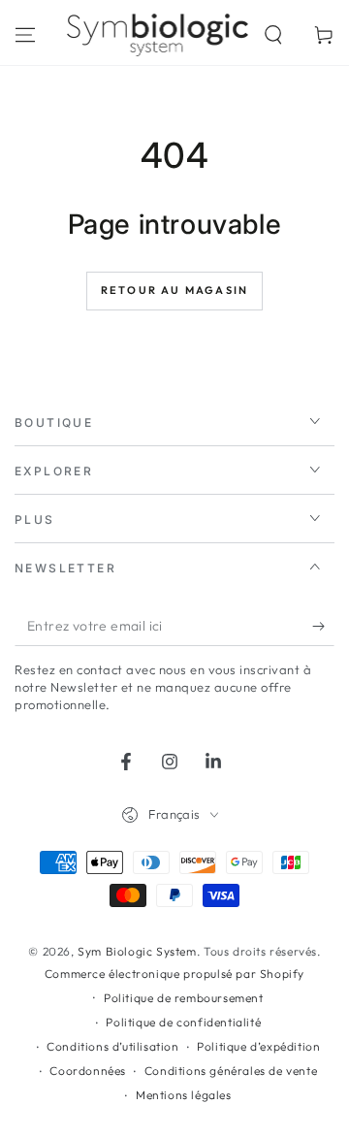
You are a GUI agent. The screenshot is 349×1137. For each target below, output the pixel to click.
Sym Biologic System (137, 951)
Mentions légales (184, 1095)
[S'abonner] (323, 626)
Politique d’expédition (258, 1046)
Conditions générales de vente (230, 1070)
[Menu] (25, 34)
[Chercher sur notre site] (273, 34)
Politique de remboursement (184, 998)
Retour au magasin (174, 290)
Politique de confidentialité (183, 1022)
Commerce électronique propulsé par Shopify (174, 973)
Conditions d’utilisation (112, 1046)
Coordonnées (87, 1070)
